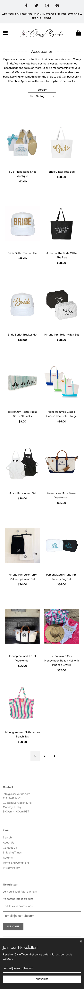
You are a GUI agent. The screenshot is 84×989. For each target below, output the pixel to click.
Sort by (42, 89)
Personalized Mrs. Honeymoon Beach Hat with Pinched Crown (61, 660)
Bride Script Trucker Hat (22, 334)
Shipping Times (12, 852)
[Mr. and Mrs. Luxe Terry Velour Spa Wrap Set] (22, 545)
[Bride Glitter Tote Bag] (61, 142)
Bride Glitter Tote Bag (61, 171)
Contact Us (10, 847)
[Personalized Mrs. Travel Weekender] (61, 463)
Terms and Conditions (16, 862)
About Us (8, 842)
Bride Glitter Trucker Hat (23, 253)
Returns (8, 857)
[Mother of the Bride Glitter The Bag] (61, 223)
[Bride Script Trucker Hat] (22, 305)
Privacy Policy (11, 867)
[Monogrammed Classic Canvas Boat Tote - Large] (61, 382)
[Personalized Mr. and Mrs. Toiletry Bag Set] (61, 545)
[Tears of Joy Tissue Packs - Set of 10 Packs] (22, 382)
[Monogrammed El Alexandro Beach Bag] (22, 702)
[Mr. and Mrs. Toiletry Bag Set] (61, 305)
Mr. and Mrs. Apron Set (22, 493)
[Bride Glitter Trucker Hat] (22, 223)
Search (7, 837)
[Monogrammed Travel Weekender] (22, 626)
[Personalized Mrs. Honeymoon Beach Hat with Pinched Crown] (61, 626)
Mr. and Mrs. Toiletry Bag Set (61, 334)
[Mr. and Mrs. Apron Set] (22, 463)
